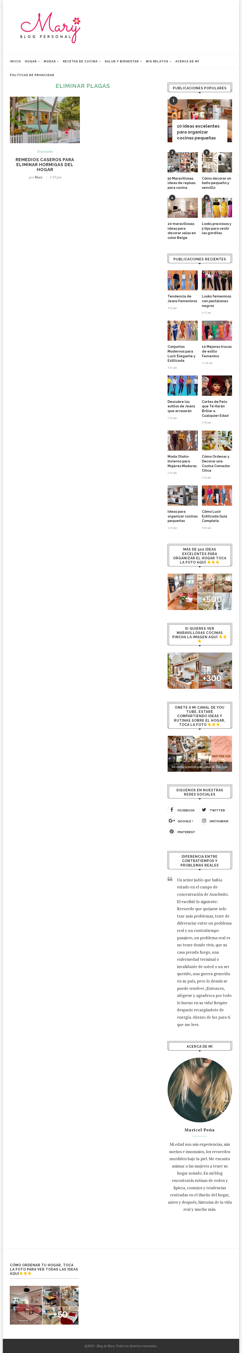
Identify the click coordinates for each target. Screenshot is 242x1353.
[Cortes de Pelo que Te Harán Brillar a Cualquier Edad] (217, 385)
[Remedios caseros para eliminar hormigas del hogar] (45, 120)
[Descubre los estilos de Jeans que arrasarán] (183, 385)
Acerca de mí (187, 61)
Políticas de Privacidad (32, 75)
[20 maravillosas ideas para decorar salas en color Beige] (183, 208)
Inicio (15, 61)
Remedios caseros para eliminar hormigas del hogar (45, 164)
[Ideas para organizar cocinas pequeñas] (183, 495)
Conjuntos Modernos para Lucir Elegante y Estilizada (181, 353)
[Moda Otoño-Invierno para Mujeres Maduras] (183, 441)
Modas (50, 61)
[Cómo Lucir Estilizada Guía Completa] (217, 495)
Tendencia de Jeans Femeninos (182, 298)
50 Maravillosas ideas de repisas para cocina (181, 183)
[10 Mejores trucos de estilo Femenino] (217, 331)
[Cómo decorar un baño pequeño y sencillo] (217, 162)
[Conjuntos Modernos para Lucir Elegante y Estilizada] (183, 331)
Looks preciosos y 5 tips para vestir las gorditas (216, 228)
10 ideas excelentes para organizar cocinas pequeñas (198, 132)
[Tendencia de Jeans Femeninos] (183, 280)
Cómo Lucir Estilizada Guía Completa (214, 516)
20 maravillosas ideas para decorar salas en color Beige (182, 231)
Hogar (31, 61)
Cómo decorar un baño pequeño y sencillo (216, 183)
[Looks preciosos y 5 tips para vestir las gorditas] (217, 208)
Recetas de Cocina (80, 61)
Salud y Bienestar (122, 61)
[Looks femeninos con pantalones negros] (217, 280)
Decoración (45, 152)
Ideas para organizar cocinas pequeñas (183, 516)
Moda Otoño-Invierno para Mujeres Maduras (182, 461)
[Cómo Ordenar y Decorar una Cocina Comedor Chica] (217, 441)
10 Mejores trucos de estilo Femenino (217, 351)
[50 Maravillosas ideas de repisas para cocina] (183, 162)
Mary (39, 177)
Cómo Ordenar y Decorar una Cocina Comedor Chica (216, 463)
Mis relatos (157, 61)
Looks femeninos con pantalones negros (216, 300)
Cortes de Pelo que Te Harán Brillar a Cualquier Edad (215, 409)
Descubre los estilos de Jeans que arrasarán (181, 406)
